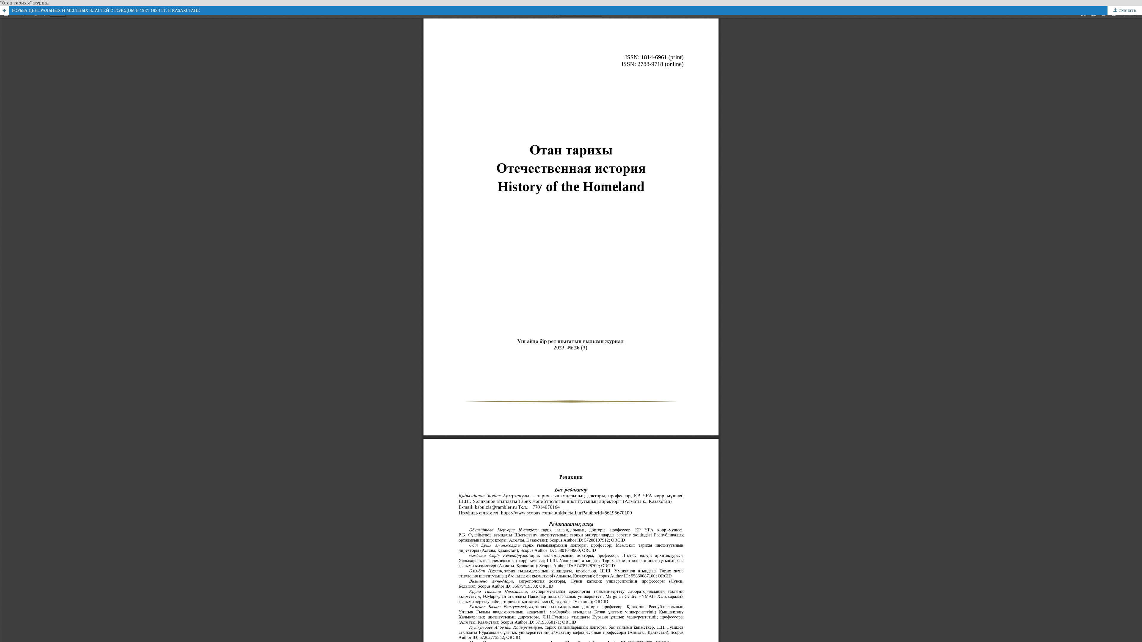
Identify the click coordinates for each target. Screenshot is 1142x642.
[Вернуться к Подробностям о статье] (4, 10)
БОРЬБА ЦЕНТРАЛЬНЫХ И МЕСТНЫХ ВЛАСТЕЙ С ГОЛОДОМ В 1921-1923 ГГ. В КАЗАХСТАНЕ (106, 10)
